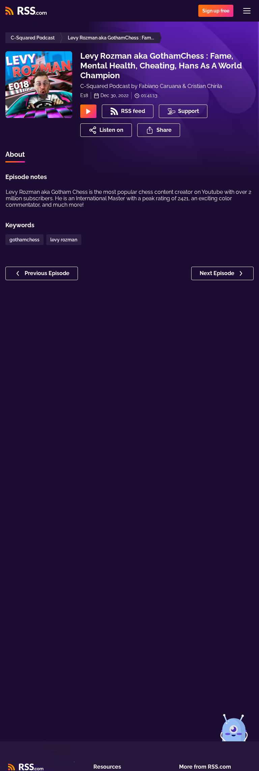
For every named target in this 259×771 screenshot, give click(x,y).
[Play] (88, 111)
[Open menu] (247, 11)
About (15, 154)
